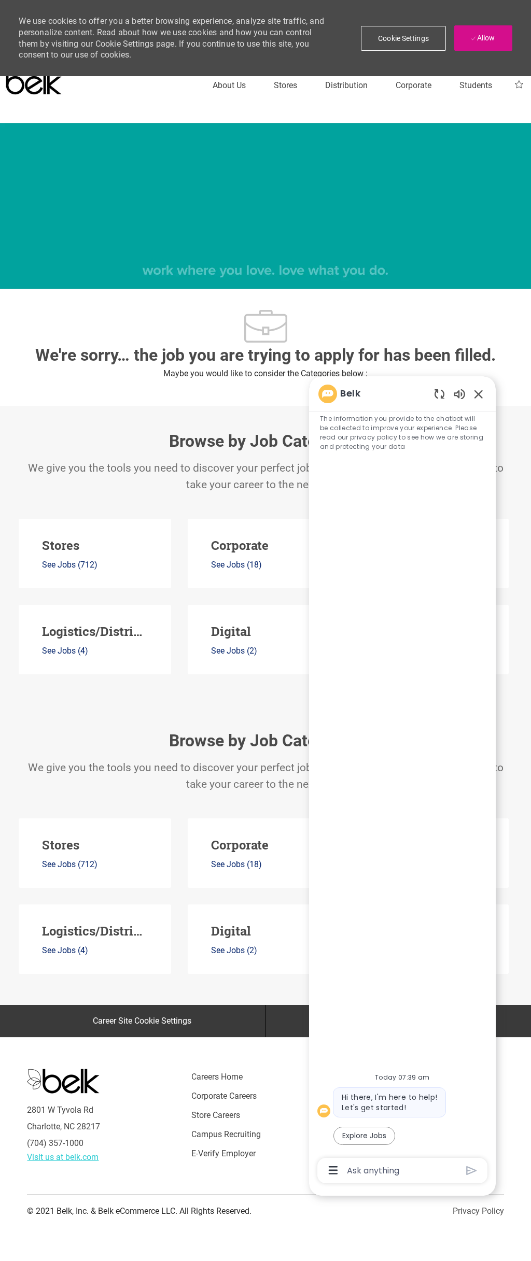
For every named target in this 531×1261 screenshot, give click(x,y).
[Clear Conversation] (439, 394)
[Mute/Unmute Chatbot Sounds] (459, 393)
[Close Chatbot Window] (478, 394)
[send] (471, 1170)
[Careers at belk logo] (34, 80)
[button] (403, 38)
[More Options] (333, 1170)
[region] (402, 781)
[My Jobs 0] (519, 85)
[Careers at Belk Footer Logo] (63, 1080)
